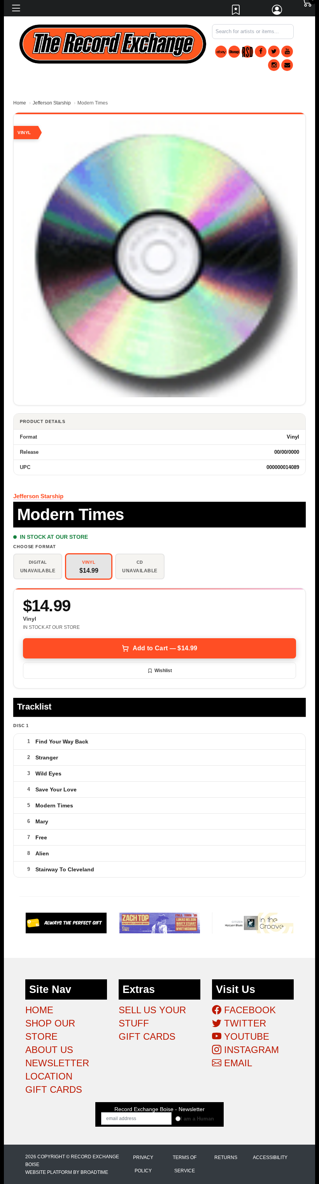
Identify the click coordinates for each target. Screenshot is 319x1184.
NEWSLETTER (57, 1063)
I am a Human (197, 1119)
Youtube (245, 1036)
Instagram (250, 1049)
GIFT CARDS (53, 1089)
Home (19, 103)
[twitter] (273, 51)
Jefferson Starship (52, 103)
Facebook (248, 1010)
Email (236, 1063)
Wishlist (163, 670)
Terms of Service (184, 1164)
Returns (225, 1157)
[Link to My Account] (277, 12)
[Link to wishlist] (236, 12)
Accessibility (270, 1157)
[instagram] (273, 65)
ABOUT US (49, 1049)
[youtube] (287, 51)
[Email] (287, 65)
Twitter (243, 1023)
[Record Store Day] (247, 51)
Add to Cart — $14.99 (165, 648)
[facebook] (260, 51)
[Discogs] (234, 51)
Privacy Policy (143, 1164)
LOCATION (48, 1076)
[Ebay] (221, 51)
